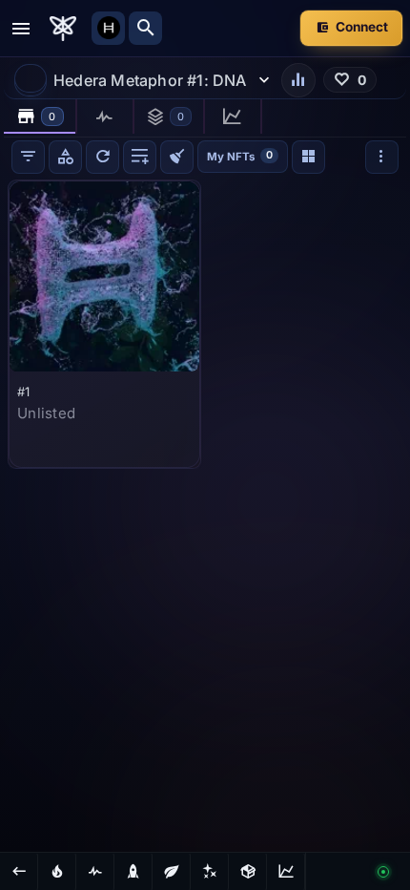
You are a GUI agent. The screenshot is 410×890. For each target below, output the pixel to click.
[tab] (40, 116)
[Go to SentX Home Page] (63, 29)
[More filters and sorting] (382, 157)
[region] (205, 514)
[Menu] (21, 28)
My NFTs (240, 155)
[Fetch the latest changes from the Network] (102, 157)
